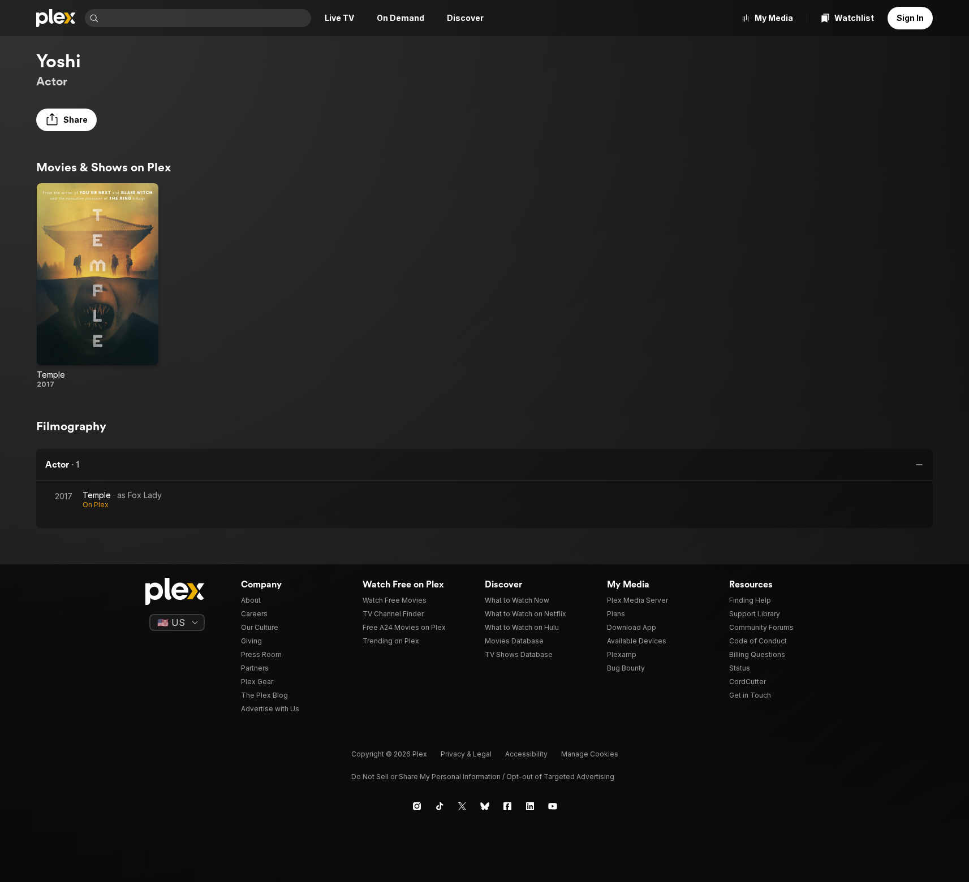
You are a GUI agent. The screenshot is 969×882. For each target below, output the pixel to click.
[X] (462, 806)
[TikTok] (439, 806)
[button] (66, 120)
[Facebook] (507, 806)
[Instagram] (417, 806)
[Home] (56, 18)
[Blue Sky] (484, 806)
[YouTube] (552, 806)
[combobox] (206, 18)
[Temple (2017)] (97, 286)
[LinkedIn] (530, 806)
